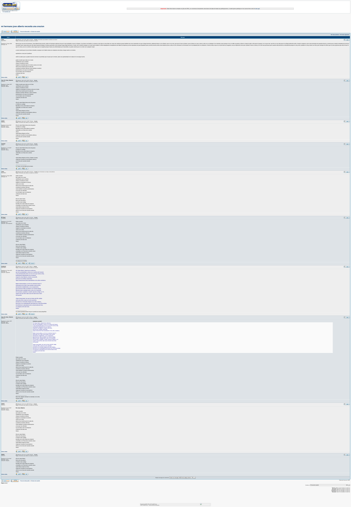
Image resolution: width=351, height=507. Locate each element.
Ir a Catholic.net (6, 11)
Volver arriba (4, 77)
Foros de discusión (25, 31)
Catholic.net (145, 505)
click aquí (257, 8)
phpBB (145, 504)
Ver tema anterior (335, 34)
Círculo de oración (35, 31)
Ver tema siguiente (344, 34)
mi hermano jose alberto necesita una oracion (22, 26)
